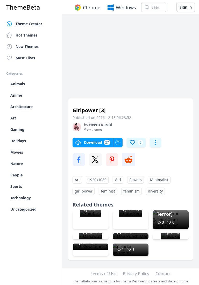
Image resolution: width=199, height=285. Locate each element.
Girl (118, 179)
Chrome (91, 7)
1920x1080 (97, 179)
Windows (126, 7)
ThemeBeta (23, 7)
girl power (84, 191)
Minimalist (159, 179)
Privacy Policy (136, 273)
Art (77, 179)
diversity (155, 191)
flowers (135, 179)
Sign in (186, 7)
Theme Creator (29, 23)
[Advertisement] (130, 59)
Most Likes (25, 57)
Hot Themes (26, 35)
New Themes (27, 46)
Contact (163, 273)
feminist (108, 191)
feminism (131, 191)
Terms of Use (104, 273)
